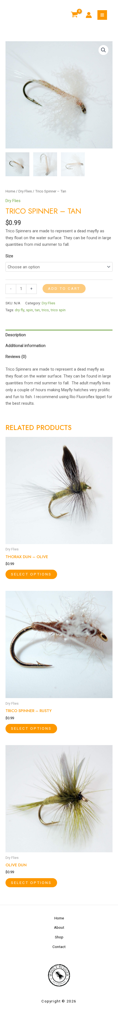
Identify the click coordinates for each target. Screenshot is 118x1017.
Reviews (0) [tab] (15, 356)
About (59, 927)
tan (37, 310)
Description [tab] (15, 334)
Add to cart (64, 288)
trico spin (58, 310)
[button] (103, 50)
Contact (59, 946)
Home (10, 191)
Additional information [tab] (25, 345)
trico (45, 310)
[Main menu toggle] (102, 15)
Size (9, 255)
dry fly (19, 310)
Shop (59, 937)
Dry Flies (25, 191)
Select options (31, 574)
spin (29, 310)
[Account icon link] (89, 15)
